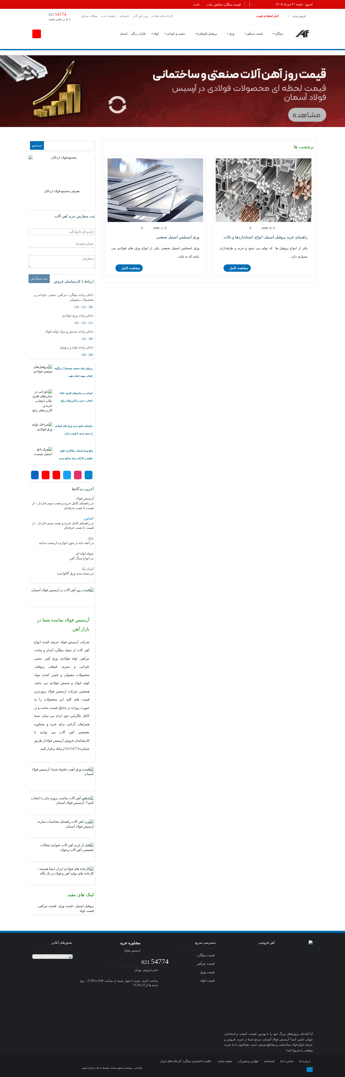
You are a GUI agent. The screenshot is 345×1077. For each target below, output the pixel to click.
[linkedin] (282, 1069)
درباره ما (304, 1061)
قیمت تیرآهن (255, 33)
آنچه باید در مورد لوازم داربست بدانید (64, 543)
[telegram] (233, 1069)
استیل (123, 33)
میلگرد (279, 33)
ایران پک (88, 568)
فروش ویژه (299, 15)
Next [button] (244, 5)
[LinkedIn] (35, 475)
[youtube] (273, 1069)
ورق (231, 33)
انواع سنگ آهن (79, 558)
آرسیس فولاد (85, 498)
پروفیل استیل (84, 906)
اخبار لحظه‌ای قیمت (267, 15)
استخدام (269, 1061)
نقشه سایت (224, 1061)
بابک (91, 538)
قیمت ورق (66, 906)
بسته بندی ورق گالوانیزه (73, 573)
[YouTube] (45, 475)
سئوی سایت (116, 1067)
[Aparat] (56, 475)
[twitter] (253, 1069)
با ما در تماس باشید (59, 16)
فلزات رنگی (138, 33)
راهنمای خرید (108, 15)
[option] (136, 4)
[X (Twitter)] (67, 475)
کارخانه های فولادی (162, 15)
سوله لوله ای (85, 553)
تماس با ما (286, 1061)
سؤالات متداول (89, 15)
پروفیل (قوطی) (207, 33)
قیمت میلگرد (206, 955)
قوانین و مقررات (248, 1061)
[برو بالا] (310, 1069)
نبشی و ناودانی (175, 33)
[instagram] (244, 1069)
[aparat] (263, 1069)
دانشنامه (124, 15)
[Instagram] (78, 475)
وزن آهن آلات (140, 15)
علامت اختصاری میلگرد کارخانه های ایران (185, 1061)
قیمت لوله (87, 911)
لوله (156, 33)
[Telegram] (88, 475)
